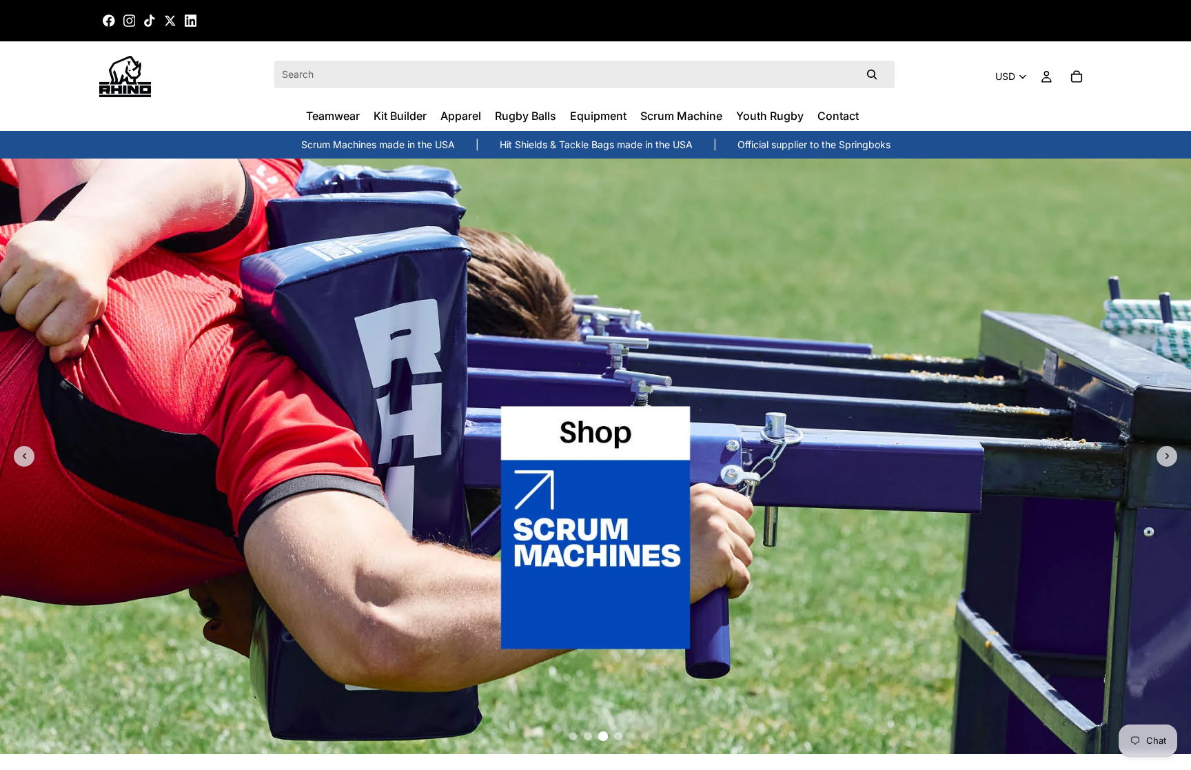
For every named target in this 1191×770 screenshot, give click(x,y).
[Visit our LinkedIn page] (191, 20)
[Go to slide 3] (603, 736)
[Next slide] (1167, 456)
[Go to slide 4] (618, 736)
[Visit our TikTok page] (149, 20)
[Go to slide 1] (573, 736)
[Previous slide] (24, 456)
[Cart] (1076, 76)
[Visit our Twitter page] (170, 20)
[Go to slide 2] (588, 736)
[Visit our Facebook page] (109, 20)
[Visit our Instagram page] (129, 20)
